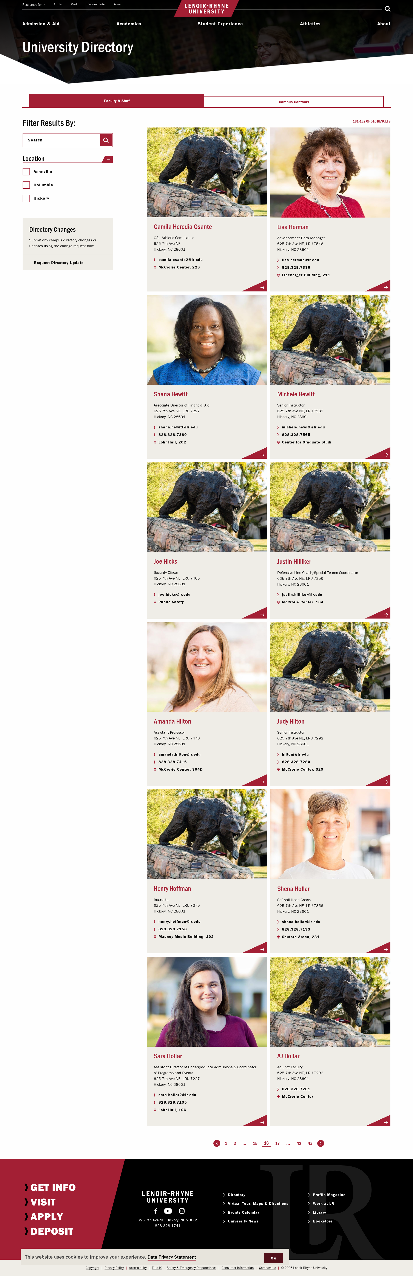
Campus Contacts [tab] (294, 101)
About (384, 24)
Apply (58, 4)
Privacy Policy (114, 1267)
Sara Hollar (168, 1055)
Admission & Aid (41, 24)
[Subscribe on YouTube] (168, 1212)
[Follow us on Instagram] (182, 1212)
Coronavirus (267, 1267)
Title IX (157, 1267)
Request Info (95, 4)
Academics (129, 24)
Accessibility (138, 1267)
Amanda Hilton (172, 720)
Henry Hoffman (172, 888)
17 (277, 1143)
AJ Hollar (288, 1055)
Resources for (32, 4)
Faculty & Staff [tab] (117, 100)
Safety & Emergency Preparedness (191, 1267)
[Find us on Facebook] (155, 1212)
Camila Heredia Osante (183, 226)
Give (117, 4)
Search (35, 140)
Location (34, 158)
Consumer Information (238, 1267)
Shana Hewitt (171, 393)
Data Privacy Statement (172, 1257)
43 (310, 1143)
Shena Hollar (293, 888)
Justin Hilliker (294, 561)
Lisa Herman (293, 226)
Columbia (43, 185)
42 (299, 1143)
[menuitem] (41, 24)
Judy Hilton (291, 720)
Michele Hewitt (296, 393)
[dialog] (155, 1257)
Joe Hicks (165, 561)
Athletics (310, 24)
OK (273, 1258)
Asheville (43, 171)
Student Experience (220, 24)
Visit (74, 4)
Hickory (41, 198)
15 (255, 1143)
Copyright (92, 1267)
